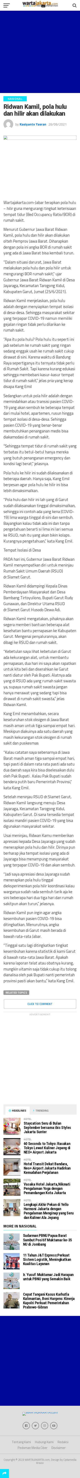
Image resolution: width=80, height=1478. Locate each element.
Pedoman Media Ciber (32, 1447)
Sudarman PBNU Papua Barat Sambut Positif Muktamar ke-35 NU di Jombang (47, 1239)
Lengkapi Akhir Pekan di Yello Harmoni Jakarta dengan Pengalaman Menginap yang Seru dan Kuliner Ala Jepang (49, 1211)
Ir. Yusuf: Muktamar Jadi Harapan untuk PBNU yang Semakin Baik (48, 1276)
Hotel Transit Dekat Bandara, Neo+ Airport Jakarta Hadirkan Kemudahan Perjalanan (47, 1168)
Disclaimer (58, 1447)
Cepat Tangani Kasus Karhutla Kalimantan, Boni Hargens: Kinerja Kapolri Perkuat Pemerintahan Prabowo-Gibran (49, 1301)
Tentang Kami (21, 1442)
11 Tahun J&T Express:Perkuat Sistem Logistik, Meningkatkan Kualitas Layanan (47, 1259)
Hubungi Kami (44, 1442)
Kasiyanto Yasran (33, 124)
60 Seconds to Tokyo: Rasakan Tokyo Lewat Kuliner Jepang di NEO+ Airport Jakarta (47, 1147)
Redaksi (63, 1442)
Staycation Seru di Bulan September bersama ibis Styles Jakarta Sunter (47, 1127)
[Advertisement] (40, 52)
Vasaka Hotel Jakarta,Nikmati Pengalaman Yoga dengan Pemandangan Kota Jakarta (47, 1188)
